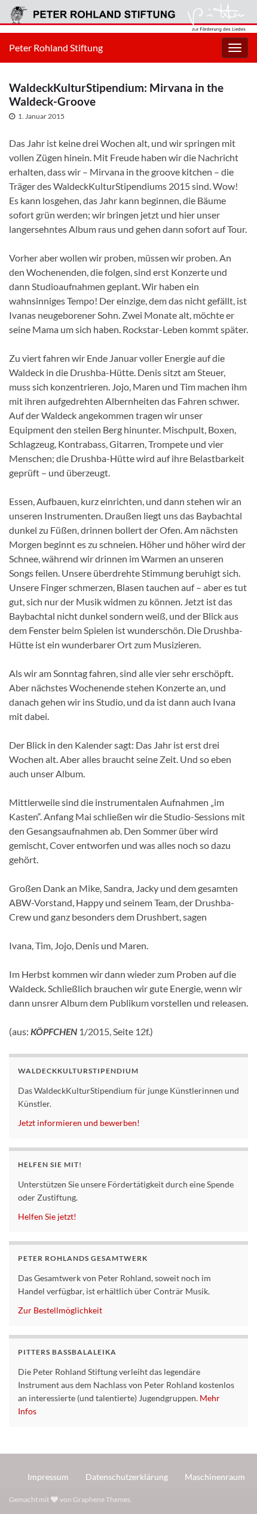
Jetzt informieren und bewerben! (79, 1123)
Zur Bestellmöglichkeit (60, 1310)
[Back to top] (230, 1487)
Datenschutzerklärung (126, 1477)
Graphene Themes (101, 1499)
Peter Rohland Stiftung (56, 47)
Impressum (48, 1477)
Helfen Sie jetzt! (47, 1216)
